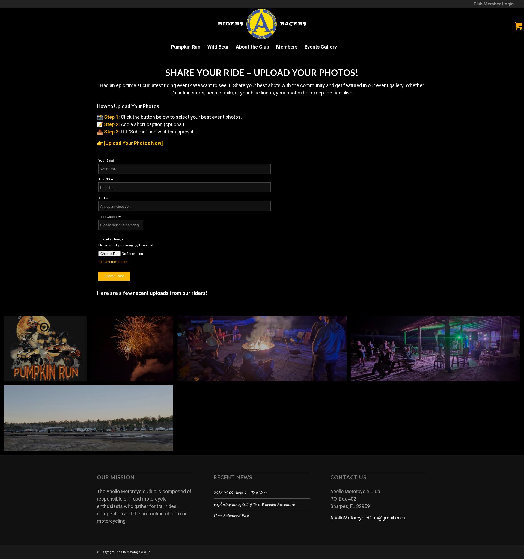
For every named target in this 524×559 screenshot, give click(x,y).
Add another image (112, 262)
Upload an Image (110, 239)
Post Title (105, 179)
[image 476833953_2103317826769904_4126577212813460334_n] (264, 350)
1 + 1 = (103, 198)
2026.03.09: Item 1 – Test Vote (240, 492)
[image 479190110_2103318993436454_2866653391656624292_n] (134, 350)
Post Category (109, 217)
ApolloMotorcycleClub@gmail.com (367, 518)
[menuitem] (492, 4)
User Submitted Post (231, 515)
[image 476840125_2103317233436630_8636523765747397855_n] (90, 420)
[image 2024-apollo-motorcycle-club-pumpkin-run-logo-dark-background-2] (47, 350)
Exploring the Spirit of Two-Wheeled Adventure (254, 504)
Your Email (106, 160)
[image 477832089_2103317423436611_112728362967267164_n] (437, 350)
